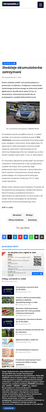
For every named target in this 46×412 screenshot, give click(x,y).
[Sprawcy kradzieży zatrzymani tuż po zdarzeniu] (8, 333)
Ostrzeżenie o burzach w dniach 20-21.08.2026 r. (29, 320)
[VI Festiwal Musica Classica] (8, 353)
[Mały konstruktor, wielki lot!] (8, 343)
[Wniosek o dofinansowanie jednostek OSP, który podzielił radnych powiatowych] (8, 311)
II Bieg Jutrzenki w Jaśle (14, 278)
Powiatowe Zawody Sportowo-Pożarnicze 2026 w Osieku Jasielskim (28, 362)
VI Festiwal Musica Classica (27, 350)
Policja (30, 215)
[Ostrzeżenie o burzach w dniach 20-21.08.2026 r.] (8, 322)
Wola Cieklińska (16, 220)
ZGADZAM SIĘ (9, 408)
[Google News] (23, 227)
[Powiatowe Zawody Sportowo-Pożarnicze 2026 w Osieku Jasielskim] (8, 363)
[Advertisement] (23, 33)
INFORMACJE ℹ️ (9, 63)
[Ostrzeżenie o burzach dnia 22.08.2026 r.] (8, 290)
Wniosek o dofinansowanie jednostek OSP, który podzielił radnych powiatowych (28, 310)
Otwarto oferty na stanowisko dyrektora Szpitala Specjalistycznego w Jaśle (28, 299)
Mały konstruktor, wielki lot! (27, 340)
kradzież (17, 215)
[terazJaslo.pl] (11, 4)
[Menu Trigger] (41, 5)
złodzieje (33, 220)
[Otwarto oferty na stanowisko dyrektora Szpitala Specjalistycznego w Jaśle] (8, 299)
